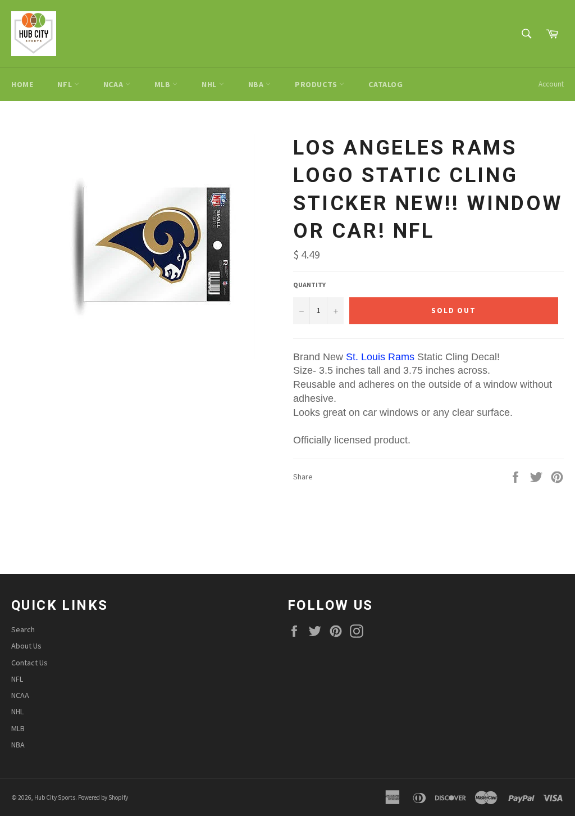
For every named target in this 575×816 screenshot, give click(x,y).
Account (551, 84)
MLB (163, 84)
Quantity (309, 284)
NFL (65, 84)
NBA (257, 84)
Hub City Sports (54, 797)
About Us (26, 646)
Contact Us (29, 663)
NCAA (114, 84)
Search (23, 629)
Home (22, 84)
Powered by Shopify (103, 797)
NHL (210, 84)
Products (317, 84)
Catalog (385, 84)
